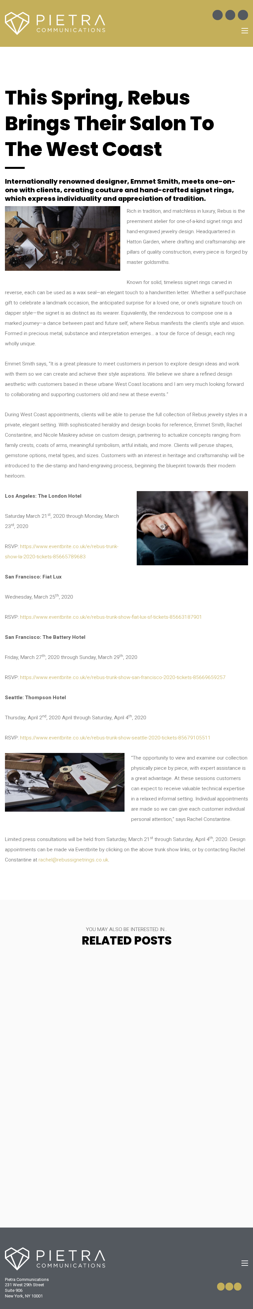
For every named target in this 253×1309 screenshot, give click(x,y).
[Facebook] (217, 15)
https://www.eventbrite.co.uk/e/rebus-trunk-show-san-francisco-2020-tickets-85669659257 (123, 677)
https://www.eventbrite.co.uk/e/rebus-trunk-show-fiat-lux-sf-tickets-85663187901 (111, 617)
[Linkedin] (243, 15)
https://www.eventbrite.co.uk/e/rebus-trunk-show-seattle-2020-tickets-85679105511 (115, 738)
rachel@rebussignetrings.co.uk (73, 860)
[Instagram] (230, 15)
